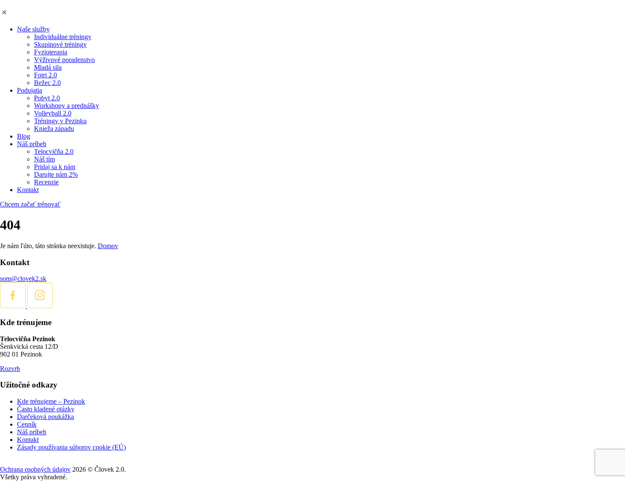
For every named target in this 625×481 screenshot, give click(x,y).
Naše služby (33, 29)
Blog (23, 136)
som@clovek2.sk (23, 278)
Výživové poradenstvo (64, 59)
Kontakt (28, 189)
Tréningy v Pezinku (60, 120)
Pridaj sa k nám (54, 166)
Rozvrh (10, 368)
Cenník (27, 424)
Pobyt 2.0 (47, 98)
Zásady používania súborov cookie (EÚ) (71, 447)
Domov (108, 245)
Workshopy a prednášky (66, 105)
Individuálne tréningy (62, 36)
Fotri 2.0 (45, 75)
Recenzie (46, 182)
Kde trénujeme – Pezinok (51, 401)
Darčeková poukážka (45, 416)
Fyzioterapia (50, 52)
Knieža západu (54, 128)
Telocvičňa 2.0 (54, 151)
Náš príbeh (31, 143)
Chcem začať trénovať (30, 204)
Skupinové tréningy (60, 44)
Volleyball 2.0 (52, 113)
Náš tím (44, 159)
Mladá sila (48, 67)
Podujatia (29, 90)
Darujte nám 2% (56, 174)
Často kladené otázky (45, 409)
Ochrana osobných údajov (35, 469)
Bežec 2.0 (47, 82)
